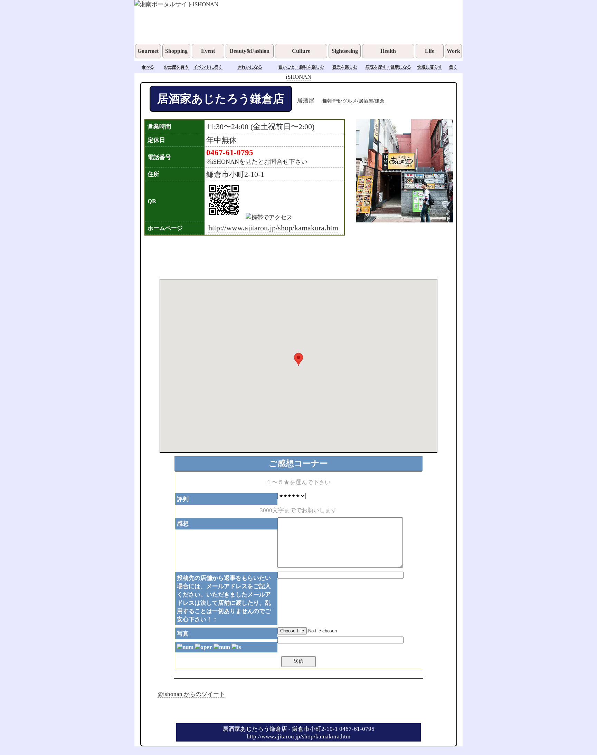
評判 (183, 499)
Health (388, 51)
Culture (301, 51)
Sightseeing (345, 51)
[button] (298, 359)
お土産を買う (176, 67)
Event (208, 51)
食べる (148, 67)
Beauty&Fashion (249, 51)
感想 (183, 523)
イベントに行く (207, 67)
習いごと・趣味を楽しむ (301, 67)
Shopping (176, 51)
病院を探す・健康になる (388, 67)
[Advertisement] (289, 256)
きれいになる (249, 67)
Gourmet (148, 51)
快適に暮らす (429, 67)
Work (453, 51)
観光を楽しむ (344, 67)
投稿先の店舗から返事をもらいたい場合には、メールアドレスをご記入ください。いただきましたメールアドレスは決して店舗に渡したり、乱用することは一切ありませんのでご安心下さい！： (224, 598)
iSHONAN (298, 76)
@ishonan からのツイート (191, 693)
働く (453, 67)
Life (429, 51)
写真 (183, 633)
